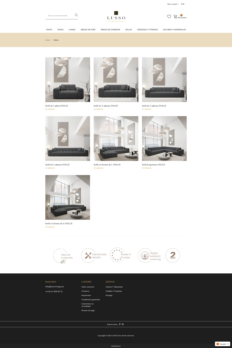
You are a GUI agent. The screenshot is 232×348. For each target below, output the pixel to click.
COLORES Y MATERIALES (174, 29)
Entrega (109, 295)
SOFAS (60, 29)
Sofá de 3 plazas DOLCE (154, 105)
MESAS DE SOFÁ (88, 29)
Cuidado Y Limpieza (114, 291)
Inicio (49, 29)
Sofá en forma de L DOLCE (107, 164)
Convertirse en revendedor (88, 304)
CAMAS (72, 29)
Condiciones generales (91, 299)
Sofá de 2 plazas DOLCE (106, 105)
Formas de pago (88, 310)
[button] (222, 344)
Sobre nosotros (88, 287)
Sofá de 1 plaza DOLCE (56, 105)
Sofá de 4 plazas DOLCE (57, 164)
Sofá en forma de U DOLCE (58, 223)
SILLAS (128, 29)
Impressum (86, 295)
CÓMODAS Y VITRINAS (147, 29)
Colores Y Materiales (114, 287)
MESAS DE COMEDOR (110, 29)
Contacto (85, 291)
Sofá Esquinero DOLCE (153, 164)
